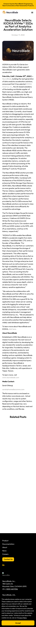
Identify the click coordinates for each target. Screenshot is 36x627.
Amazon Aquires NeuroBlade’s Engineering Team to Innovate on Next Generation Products (18, 4)
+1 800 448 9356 (11, 589)
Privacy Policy (22, 618)
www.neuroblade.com (10, 377)
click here (12, 329)
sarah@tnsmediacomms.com (13, 389)
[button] (32, 12)
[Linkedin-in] (3, 565)
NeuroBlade (6, 79)
